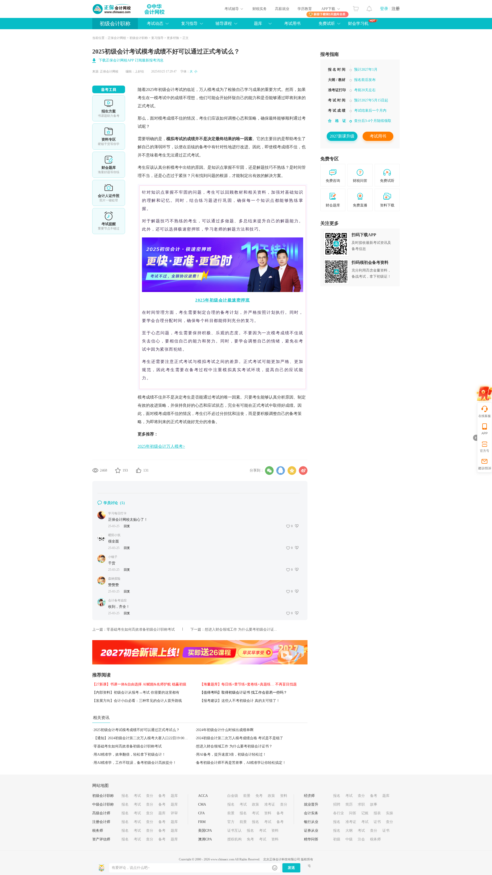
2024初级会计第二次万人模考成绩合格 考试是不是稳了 (239, 738)
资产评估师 (101, 839)
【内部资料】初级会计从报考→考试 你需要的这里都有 (135, 692)
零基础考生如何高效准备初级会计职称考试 (141, 629)
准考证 (269, 804)
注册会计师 (101, 822)
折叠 (475, 438)
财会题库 (109, 165)
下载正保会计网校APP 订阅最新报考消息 (131, 60)
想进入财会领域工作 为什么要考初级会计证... (241, 629)
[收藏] (118, 470)
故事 (373, 804)
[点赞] (139, 470)
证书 (377, 822)
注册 (396, 8)
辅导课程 (224, 23)
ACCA (203, 796)
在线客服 (484, 416)
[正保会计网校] (112, 9)
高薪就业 (282, 9)
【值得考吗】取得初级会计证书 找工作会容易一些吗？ (243, 692)
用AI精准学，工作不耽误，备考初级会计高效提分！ (135, 763)
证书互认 (234, 830)
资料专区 (109, 136)
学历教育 (305, 9)
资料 (283, 796)
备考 (162, 796)
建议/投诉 (484, 468)
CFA (201, 813)
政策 (271, 796)
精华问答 (311, 839)
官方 (230, 822)
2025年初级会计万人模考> (161, 446)
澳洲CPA (205, 839)
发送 (291, 868)
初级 (336, 839)
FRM (202, 822)
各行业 (338, 813)
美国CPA (205, 830)
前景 (246, 796)
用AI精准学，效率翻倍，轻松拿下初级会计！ (130, 754)
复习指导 (189, 23)
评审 (174, 813)
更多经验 (173, 38)
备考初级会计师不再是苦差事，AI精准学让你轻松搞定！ (241, 763)
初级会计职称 (115, 23)
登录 (384, 8)
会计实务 (311, 813)
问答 (352, 813)
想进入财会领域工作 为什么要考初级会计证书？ (234, 746)
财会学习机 (358, 23)
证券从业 (311, 830)
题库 (258, 23)
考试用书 (292, 23)
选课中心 (109, 108)
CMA (202, 804)
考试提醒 (109, 221)
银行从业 (311, 822)
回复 (127, 526)
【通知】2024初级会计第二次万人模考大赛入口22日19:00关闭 (142, 738)
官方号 (484, 451)
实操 (389, 813)
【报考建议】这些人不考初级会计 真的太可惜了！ (240, 701)
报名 (125, 796)
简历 (349, 804)
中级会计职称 (103, 804)
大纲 (349, 830)
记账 (364, 813)
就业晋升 (311, 804)
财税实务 (259, 9)
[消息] (369, 7)
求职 (361, 804)
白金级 (232, 796)
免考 (259, 796)
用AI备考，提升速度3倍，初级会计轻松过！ (231, 754)
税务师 (97, 830)
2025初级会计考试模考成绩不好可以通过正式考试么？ (137, 730)
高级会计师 (101, 813)
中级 (349, 839)
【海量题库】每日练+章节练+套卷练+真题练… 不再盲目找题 (248, 684)
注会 (361, 839)
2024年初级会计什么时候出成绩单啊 (224, 730)
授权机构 (234, 839)
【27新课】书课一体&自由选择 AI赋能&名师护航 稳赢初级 (139, 684)
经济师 (309, 796)
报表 (377, 813)
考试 (137, 796)
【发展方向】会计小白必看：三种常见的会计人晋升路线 (137, 701)
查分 (149, 796)
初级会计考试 (170, 89)
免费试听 (327, 23)
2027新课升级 (342, 136)
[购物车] (356, 7)
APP (484, 433)
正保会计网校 (117, 38)
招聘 (336, 804)
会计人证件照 (109, 193)
